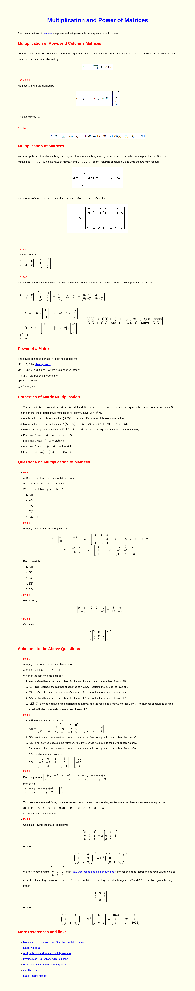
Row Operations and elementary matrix (94, 871)
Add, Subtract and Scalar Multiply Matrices (47, 953)
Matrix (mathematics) (35, 975)
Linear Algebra (31, 947)
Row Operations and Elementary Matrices (47, 964)
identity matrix (43, 364)
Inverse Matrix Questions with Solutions (45, 959)
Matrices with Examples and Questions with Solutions (53, 942)
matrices (47, 33)
